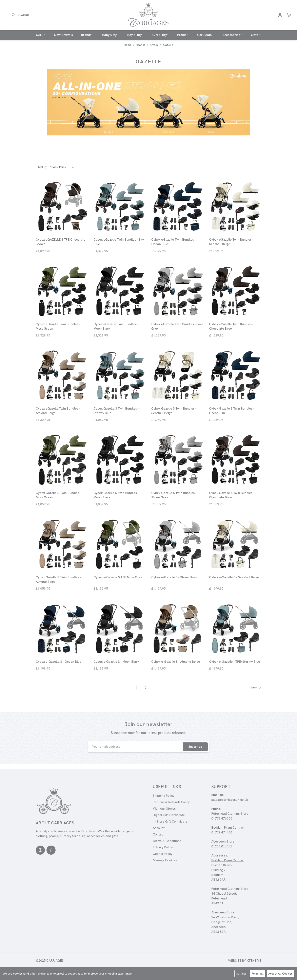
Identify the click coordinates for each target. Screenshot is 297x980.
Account (159, 828)
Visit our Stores (164, 808)
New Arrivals (63, 35)
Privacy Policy (163, 847)
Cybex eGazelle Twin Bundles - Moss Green (58, 326)
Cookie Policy (162, 854)
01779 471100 (221, 832)
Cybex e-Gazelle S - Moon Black (116, 661)
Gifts (254, 35)
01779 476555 (221, 818)
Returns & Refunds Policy (171, 802)
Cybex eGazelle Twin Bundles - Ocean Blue (173, 241)
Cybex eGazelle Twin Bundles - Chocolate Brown (231, 326)
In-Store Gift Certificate (170, 821)
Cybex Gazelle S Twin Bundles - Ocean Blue (231, 410)
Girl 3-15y (159, 35)
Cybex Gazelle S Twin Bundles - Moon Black (116, 495)
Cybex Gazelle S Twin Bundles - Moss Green (58, 495)
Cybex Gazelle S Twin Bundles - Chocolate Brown (231, 495)
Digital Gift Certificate (169, 815)
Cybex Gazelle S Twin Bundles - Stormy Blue (116, 410)
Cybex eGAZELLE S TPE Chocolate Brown (60, 241)
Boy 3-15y (134, 35)
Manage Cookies (165, 860)
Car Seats (204, 35)
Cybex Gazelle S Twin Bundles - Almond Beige (58, 579)
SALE (39, 35)
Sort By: (42, 167)
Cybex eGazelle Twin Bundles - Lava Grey (177, 326)
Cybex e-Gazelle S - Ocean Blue (58, 661)
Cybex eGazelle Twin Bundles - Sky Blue (119, 241)
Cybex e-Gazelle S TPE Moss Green (119, 577)
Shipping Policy (163, 795)
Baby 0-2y (109, 35)
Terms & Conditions (167, 841)
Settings (241, 973)
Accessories (231, 35)
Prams (181, 35)
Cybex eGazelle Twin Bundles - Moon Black (116, 326)
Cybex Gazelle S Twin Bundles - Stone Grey (173, 495)
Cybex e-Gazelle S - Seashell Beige (234, 577)
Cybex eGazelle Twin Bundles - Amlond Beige (58, 410)
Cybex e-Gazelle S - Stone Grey (174, 577)
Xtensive (254, 960)
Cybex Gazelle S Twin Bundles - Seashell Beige (173, 410)
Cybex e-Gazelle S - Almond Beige (175, 661)
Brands (86, 35)
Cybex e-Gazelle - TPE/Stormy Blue (234, 661)
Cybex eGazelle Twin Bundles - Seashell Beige (231, 241)
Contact (158, 834)
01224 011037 (221, 846)
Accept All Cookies (280, 973)
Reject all (257, 973)
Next (254, 688)
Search (23, 15)
